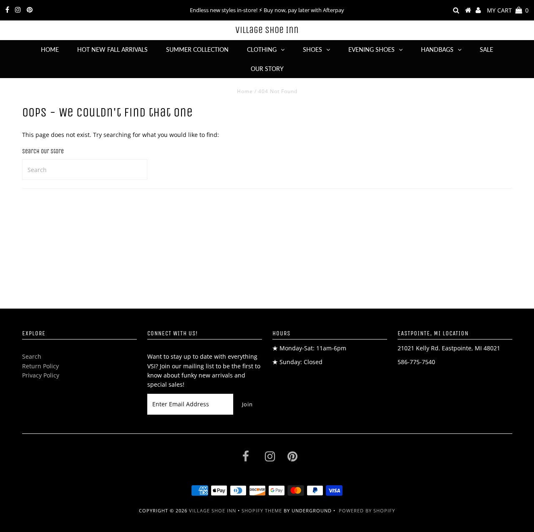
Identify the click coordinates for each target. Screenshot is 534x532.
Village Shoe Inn (267, 30)
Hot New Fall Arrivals (112, 49)
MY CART (508, 10)
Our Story (267, 68)
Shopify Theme (262, 510)
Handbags (437, 49)
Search (31, 356)
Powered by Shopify (367, 510)
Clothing (262, 49)
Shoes (312, 49)
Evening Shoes (371, 49)
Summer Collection (197, 49)
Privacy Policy (40, 375)
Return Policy (40, 366)
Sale (486, 49)
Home (50, 49)
